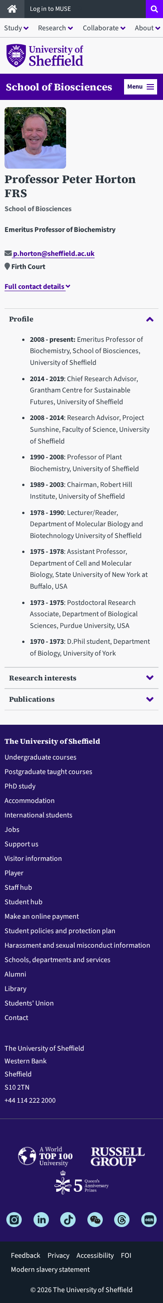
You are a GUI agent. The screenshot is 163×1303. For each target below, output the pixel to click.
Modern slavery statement (50, 1270)
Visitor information (33, 859)
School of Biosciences (59, 86)
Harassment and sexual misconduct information (77, 945)
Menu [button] (135, 86)
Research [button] (52, 28)
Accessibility (95, 1256)
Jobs (12, 830)
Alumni (15, 974)
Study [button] (13, 28)
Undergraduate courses (41, 757)
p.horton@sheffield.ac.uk (53, 254)
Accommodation (30, 801)
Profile (21, 319)
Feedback (25, 1256)
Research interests (43, 678)
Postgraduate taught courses (48, 772)
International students (38, 815)
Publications (32, 699)
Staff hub (18, 887)
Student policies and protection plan (60, 931)
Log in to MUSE (51, 9)
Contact (16, 1018)
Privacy (58, 1256)
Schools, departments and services (57, 960)
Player (14, 873)
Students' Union (29, 1003)
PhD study (20, 786)
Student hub (24, 902)
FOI (126, 1256)
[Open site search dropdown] (154, 9)
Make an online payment (42, 916)
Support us (21, 844)
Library (15, 989)
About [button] (144, 28)
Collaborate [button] (101, 28)
